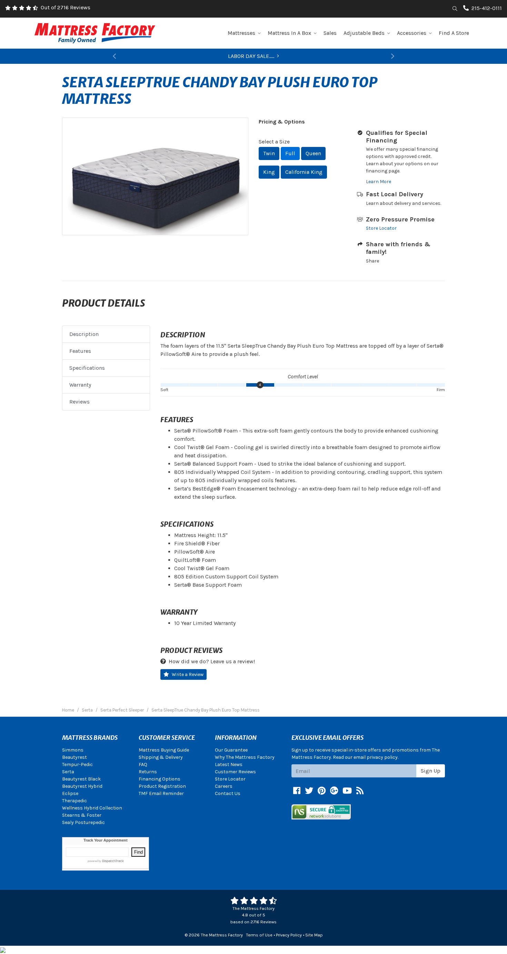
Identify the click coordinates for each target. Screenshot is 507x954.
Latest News (228, 764)
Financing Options (159, 779)
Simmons (72, 750)
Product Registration (162, 786)
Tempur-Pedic (77, 764)
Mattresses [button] (241, 33)
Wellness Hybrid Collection (92, 808)
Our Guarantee (231, 750)
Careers (223, 786)
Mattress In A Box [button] (289, 33)
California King (303, 172)
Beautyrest (74, 757)
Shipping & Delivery (161, 757)
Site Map (314, 934)
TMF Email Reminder (161, 793)
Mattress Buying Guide (164, 750)
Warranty (80, 384)
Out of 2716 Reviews (65, 7)
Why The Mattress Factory (245, 757)
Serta (68, 772)
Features (80, 351)
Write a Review (187, 674)
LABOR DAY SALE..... (251, 56)
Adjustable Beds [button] (364, 33)
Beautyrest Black (81, 779)
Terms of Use (259, 934)
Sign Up (430, 770)
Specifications (87, 368)
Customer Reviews (235, 772)
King (269, 172)
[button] (114, 56)
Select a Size (274, 141)
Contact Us (227, 793)
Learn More (378, 182)
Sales (330, 33)
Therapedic (74, 801)
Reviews (79, 401)
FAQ (143, 764)
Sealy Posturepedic (83, 822)
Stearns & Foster (81, 815)
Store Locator (381, 228)
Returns (148, 772)
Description (84, 334)
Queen (313, 153)
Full (290, 153)
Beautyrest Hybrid (82, 786)
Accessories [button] (411, 33)
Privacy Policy (289, 934)
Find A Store (454, 33)
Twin (269, 153)
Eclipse (70, 793)
